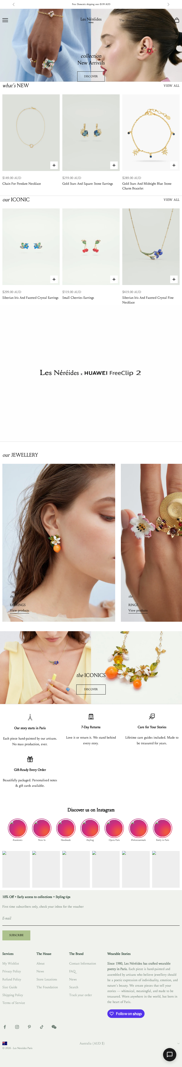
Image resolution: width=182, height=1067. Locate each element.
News (40, 971)
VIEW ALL (172, 86)
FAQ (72, 971)
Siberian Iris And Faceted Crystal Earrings (30, 298)
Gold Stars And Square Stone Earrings (87, 184)
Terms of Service (13, 1003)
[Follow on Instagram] (17, 1027)
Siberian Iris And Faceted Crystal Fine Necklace (148, 300)
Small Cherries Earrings (78, 298)
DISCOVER (91, 76)
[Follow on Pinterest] (29, 1027)
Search (73, 987)
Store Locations (46, 979)
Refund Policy (11, 979)
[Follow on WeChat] (54, 1027)
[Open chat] (169, 1054)
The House (126, 20)
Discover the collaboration (91, 423)
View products (19, 610)
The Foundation (47, 987)
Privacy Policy (11, 971)
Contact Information (82, 963)
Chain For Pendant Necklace (21, 184)
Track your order (80, 995)
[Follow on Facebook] (4, 1027)
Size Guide (9, 987)
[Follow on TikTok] (41, 1027)
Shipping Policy (12, 995)
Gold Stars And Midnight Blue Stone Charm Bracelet (147, 186)
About (40, 963)
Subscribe (16, 935)
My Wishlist (10, 963)
